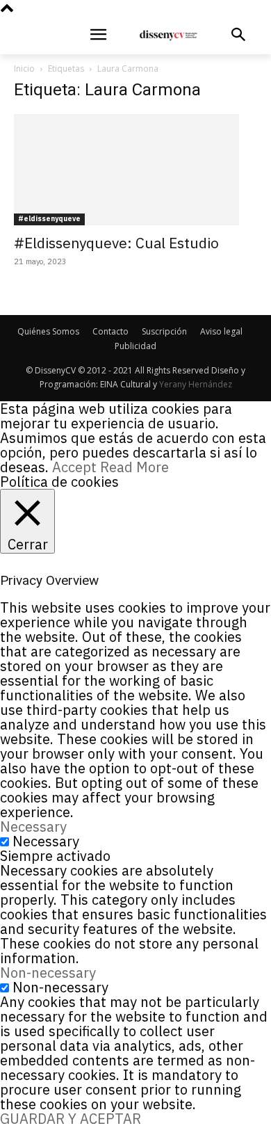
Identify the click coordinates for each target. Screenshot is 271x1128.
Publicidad (135, 346)
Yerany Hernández (195, 384)
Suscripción (164, 331)
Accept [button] (74, 467)
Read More (134, 467)
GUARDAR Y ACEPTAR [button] (70, 1118)
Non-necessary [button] (48, 972)
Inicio (24, 68)
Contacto (110, 331)
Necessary (46, 841)
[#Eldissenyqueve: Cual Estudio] (135, 169)
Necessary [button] (33, 826)
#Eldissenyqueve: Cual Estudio (116, 242)
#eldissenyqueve (49, 218)
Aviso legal (221, 331)
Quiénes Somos (48, 331)
